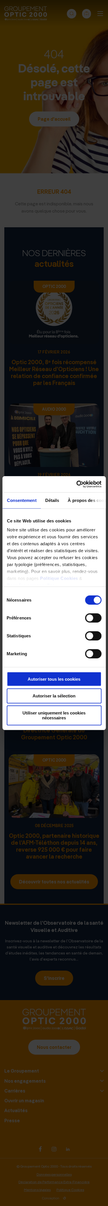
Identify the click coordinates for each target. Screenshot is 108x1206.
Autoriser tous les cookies (54, 678)
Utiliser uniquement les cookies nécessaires (54, 715)
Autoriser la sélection (54, 695)
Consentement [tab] (21, 500)
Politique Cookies (59, 578)
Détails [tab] (52, 500)
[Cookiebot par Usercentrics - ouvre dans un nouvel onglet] (76, 484)
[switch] (93, 617)
